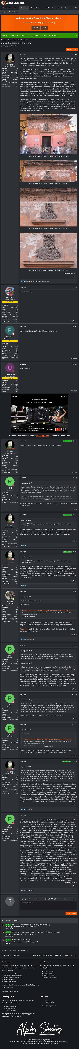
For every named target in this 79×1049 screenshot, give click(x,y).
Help (66, 955)
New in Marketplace (10, 920)
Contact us (34, 955)
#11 (76, 695)
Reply (75, 277)
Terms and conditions (46, 955)
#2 (76, 287)
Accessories (9, 929)
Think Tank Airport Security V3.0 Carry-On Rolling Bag (28, 925)
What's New (35, 8)
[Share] (73, 54)
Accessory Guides (49, 975)
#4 (76, 364)
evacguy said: (25, 483)
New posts (4, 12)
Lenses (7, 944)
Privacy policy (59, 955)
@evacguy (23, 629)
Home (71, 955)
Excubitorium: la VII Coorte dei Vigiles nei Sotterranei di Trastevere (46, 611)
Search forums (14, 12)
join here (14, 991)
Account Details (49, 1002)
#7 (76, 515)
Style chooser (7, 955)
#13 (76, 761)
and (28, 639)
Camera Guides (49, 971)
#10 (76, 645)
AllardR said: (25, 730)
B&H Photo (9, 1006)
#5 (76, 441)
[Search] (71, 8)
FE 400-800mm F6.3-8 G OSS (19, 940)
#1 (76, 54)
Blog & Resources (9, 8)
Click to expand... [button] (48, 499)
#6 (76, 478)
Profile (46, 1000)
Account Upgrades (50, 1006)
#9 (76, 591)
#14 (76, 815)
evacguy (5, 46)
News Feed (47, 1004)
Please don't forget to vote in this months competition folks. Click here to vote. (31, 35)
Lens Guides (48, 973)
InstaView (48, 8)
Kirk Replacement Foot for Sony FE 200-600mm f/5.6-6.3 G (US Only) (33, 932)
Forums (24, 8)
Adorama (9, 1008)
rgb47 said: (25, 520)
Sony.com (67, 1041)
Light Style (16, 955)
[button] (17, 8)
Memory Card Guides (51, 977)
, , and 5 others (36, 281)
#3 (76, 327)
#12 (76, 724)
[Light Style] (76, 8)
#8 (76, 552)
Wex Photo (9, 1010)
